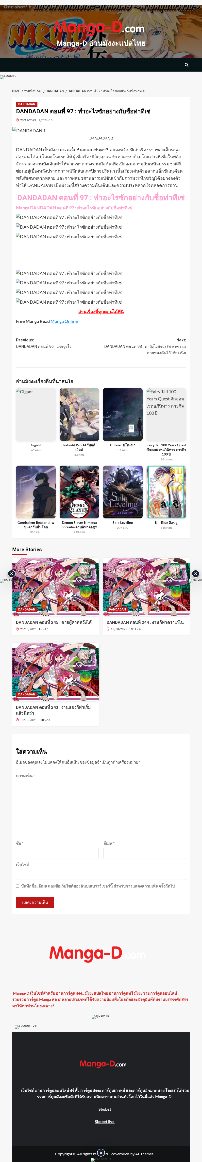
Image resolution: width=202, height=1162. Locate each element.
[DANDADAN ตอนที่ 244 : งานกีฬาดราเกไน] (146, 587)
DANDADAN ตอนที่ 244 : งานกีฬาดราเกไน (145, 622)
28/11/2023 (28, 120)
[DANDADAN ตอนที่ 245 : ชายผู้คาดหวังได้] (55, 587)
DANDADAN (26, 104)
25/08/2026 (28, 629)
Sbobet (105, 1109)
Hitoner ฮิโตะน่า (122, 445)
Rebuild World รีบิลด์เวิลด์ (79, 447)
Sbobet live (105, 1121)
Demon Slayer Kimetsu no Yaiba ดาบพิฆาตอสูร (79, 524)
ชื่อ (19, 843)
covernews (120, 1153)
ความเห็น (25, 775)
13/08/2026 (28, 720)
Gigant (36, 445)
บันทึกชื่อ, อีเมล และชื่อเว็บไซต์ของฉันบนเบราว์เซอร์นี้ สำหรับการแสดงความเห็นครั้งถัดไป (98, 886)
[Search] (187, 64)
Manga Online (64, 321)
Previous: (43, 343)
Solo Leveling (123, 522)
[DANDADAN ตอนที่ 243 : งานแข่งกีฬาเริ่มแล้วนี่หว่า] (55, 672)
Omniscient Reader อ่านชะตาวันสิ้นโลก (35, 524)
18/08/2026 (119, 629)
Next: (145, 346)
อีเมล (109, 843)
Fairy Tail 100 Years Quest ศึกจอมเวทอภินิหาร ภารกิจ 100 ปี (166, 449)
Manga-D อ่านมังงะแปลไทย (101, 43)
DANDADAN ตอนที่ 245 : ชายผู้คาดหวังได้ (54, 622)
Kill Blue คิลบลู (166, 522)
